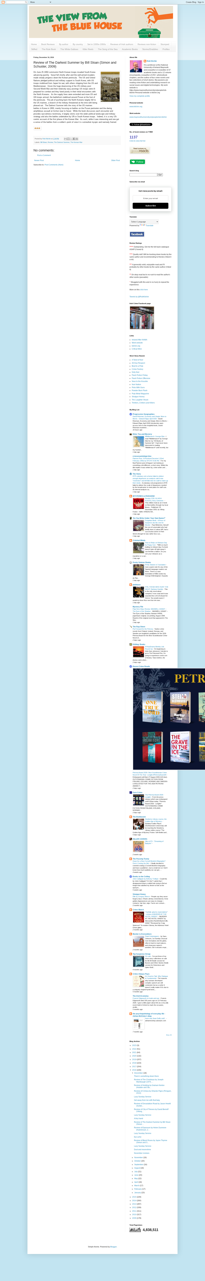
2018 (134, 1063)
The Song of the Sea (108, 49)
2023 (134, 1045)
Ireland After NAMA (139, 340)
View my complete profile (140, 96)
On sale (148, 956)
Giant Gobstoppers (152, 936)
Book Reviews (48, 44)
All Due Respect (138, 363)
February (138, 1189)
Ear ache (137, 1137)
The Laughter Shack (140, 400)
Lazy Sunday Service (142, 1097)
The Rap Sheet (139, 627)
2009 (134, 1218)
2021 (134, 1052)
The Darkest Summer (61, 142)
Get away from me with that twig (147, 1100)
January (137, 1193)
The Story (137, 474)
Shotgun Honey (138, 397)
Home (34, 44)
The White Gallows (69, 49)
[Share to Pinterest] (76, 138)
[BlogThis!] (68, 138)
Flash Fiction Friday (140, 375)
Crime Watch (138, 910)
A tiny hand (138, 1118)
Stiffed (34, 49)
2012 (134, 1207)
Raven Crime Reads (141, 666)
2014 (134, 1201)
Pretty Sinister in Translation (155, 565)
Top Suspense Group (141, 954)
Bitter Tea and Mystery (142, 434)
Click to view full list (137, 141)
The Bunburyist (139, 817)
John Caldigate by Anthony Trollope (146, 879)
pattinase (137, 585)
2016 (134, 1070)
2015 (134, 1197)
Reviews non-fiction (147, 44)
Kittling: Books (139, 644)
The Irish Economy (141, 996)
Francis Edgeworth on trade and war (146, 998)
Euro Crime (137, 792)
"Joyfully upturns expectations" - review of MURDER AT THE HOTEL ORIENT (156, 914)
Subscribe (150, 206)
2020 (134, 1056)
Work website (137, 343)
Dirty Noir (135, 372)
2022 (134, 1049)
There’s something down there (146, 1076)
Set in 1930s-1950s (96, 44)
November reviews (141, 1153)
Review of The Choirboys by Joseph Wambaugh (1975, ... (148, 1081)
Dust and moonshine (142, 1149)
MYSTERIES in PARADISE (144, 496)
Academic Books (130, 49)
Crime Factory (137, 369)
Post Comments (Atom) (54, 165)
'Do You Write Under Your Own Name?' (149, 518)
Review (50, 142)
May (136, 1178)
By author (63, 44)
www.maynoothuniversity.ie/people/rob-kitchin (148, 117)
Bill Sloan (43, 142)
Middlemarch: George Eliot (155, 436)
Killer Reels (88, 49)
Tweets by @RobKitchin (139, 297)
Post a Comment (44, 155)
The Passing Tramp (141, 859)
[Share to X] (71, 138)
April (136, 1182)
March (137, 1186)
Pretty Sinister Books (142, 562)
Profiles (166, 49)
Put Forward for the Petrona (143, 629)
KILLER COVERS (140, 839)
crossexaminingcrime (142, 456)
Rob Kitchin (152, 61)
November (138, 1157)
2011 (134, 1211)
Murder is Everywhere (142, 934)
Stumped (165, 44)
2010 (134, 1214)
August (137, 1168)
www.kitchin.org (136, 106)
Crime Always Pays (141, 974)
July (136, 1172)
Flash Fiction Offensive (141, 378)
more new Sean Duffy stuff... (155, 1018)
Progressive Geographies (144, 414)
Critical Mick (137, 349)
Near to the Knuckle (140, 381)
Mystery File (138, 607)
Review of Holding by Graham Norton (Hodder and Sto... (149, 1086)
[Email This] (65, 138)
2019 (134, 1059)
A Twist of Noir (137, 360)
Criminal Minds (139, 540)
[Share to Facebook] (73, 138)
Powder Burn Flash (139, 390)
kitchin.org (136, 346)
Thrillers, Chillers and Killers (143, 403)
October (137, 1161)
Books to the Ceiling (141, 877)
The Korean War (76, 142)
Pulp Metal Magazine (140, 394)
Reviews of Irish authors (121, 44)
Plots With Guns (138, 387)
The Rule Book (49, 49)
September (139, 1164)
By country (78, 44)
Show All (169, 1035)
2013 (134, 1204)
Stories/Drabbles (150, 49)
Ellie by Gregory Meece (141, 896)
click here (144, 290)
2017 (134, 1066)
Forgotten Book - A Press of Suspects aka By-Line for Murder (155, 523)
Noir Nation (136, 384)
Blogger (113, 1247)
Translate (149, 226)
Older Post (115, 160)
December (138, 1073)
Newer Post (39, 160)
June (136, 1175)
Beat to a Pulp (137, 366)
